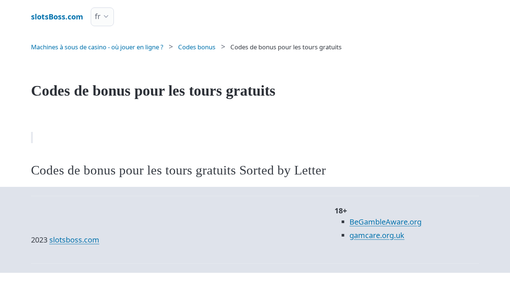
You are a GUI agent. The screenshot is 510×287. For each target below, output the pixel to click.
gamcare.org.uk (376, 235)
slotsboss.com (74, 240)
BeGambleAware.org (385, 222)
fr (97, 16)
